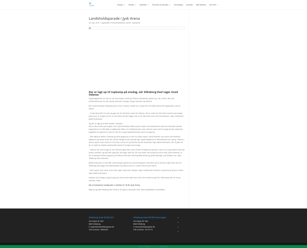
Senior (128, 23)
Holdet (131, 5)
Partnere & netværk (160, 5)
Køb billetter (201, 5)
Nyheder (143, 5)
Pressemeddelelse (117, 23)
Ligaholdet (105, 23)
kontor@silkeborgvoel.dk (145, 227)
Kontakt (189, 5)
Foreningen (178, 5)
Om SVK (212, 5)
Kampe (120, 5)
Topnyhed (136, 23)
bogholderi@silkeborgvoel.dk (102, 227)
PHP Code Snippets (145, 246)
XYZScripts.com (164, 246)
